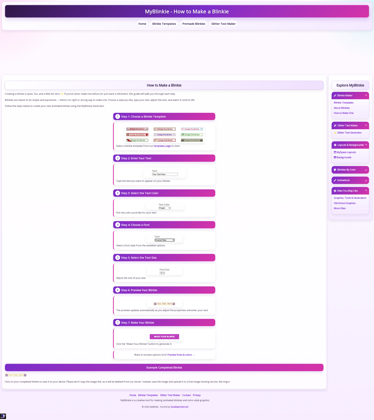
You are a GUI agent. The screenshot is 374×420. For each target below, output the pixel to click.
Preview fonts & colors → (181, 354)
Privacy (197, 395)
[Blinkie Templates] (164, 134)
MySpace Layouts (346, 152)
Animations (343, 180)
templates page (162, 146)
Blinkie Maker (345, 95)
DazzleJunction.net (179, 406)
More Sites (340, 208)
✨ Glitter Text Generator (348, 132)
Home (142, 23)
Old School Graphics (345, 203)
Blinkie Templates (164, 23)
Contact (186, 395)
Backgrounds (343, 157)
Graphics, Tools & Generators (350, 197)
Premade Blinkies (193, 23)
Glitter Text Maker (223, 23)
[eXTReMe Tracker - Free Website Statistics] (3, 418)
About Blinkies (342, 107)
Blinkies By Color (346, 169)
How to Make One (344, 113)
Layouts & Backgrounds (351, 144)
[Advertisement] (187, 52)
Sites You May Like (347, 190)
